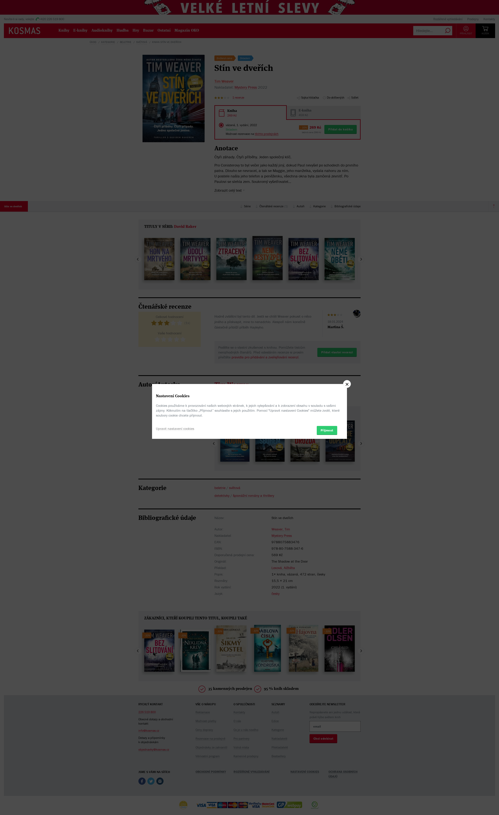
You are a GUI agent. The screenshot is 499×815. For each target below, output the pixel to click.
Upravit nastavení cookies (175, 428)
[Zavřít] (347, 384)
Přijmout (327, 430)
